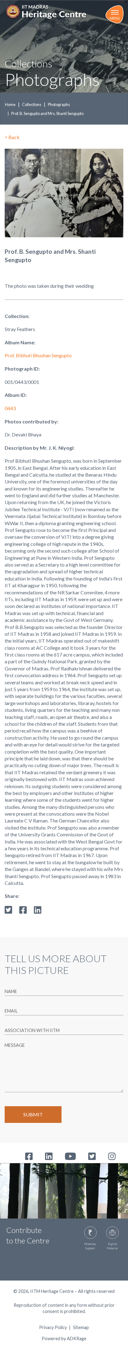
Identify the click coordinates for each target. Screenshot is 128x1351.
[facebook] (23, 909)
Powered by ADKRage (64, 1338)
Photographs (59, 104)
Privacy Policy (53, 1327)
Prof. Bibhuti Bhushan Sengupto (38, 355)
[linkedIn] (37, 909)
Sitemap (81, 1327)
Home (10, 104)
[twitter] (8, 909)
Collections (31, 104)
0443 (10, 408)
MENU (115, 18)
